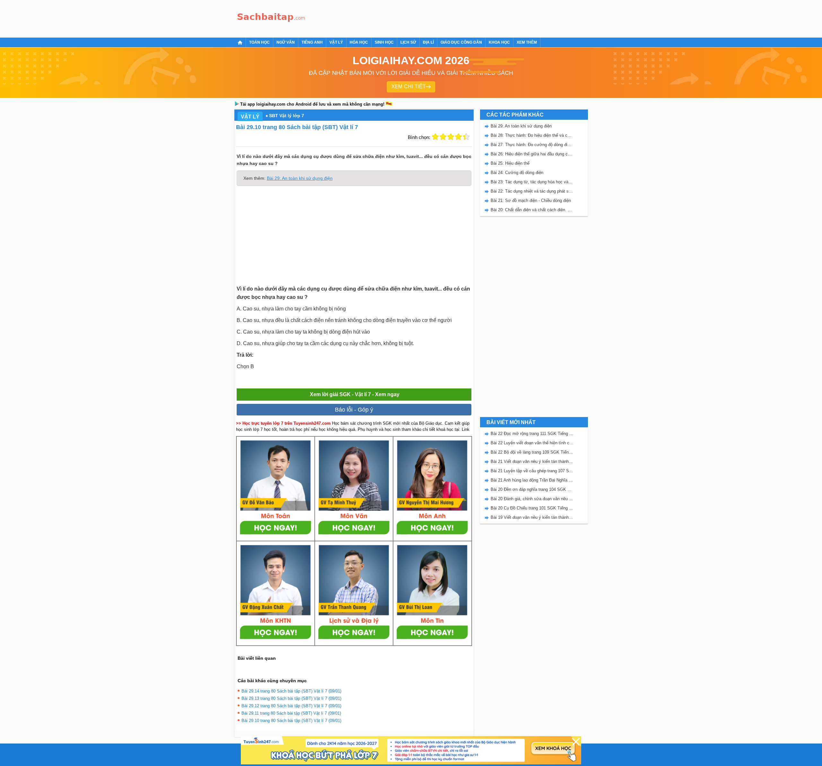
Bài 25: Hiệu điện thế (510, 163)
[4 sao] (458, 137)
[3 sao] (451, 137)
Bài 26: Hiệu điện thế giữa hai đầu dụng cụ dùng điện (532, 154)
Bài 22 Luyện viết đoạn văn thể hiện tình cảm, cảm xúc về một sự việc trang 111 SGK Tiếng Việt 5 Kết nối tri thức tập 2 (532, 442)
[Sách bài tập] (271, 17)
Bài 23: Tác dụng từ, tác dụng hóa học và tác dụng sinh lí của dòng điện (532, 181)
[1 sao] (435, 137)
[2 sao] (443, 137)
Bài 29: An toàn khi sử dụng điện (300, 178)
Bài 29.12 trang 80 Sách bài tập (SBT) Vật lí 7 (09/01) (291, 705)
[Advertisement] (425, 17)
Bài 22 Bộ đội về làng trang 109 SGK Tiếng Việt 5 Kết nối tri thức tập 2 (532, 452)
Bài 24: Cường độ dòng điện (517, 172)
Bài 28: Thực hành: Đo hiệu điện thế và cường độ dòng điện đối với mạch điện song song (532, 135)
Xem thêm (527, 42)
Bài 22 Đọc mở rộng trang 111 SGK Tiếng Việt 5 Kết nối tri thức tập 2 (532, 433)
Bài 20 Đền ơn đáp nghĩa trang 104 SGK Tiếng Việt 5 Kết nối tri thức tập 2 (532, 489)
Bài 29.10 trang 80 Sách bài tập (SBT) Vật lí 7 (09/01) (291, 720)
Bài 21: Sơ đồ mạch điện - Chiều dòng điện (531, 200)
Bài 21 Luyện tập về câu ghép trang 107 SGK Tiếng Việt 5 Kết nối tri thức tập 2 (532, 470)
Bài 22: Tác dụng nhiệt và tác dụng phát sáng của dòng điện (532, 191)
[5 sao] (466, 137)
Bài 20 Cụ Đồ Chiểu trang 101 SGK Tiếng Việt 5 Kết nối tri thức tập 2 (532, 508)
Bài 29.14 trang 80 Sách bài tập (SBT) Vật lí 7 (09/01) (291, 691)
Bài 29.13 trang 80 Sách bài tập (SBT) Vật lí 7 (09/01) (291, 698)
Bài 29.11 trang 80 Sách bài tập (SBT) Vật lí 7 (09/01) (291, 713)
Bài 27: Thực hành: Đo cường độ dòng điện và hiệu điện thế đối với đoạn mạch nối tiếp (532, 144)
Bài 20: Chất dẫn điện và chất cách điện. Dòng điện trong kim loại (532, 209)
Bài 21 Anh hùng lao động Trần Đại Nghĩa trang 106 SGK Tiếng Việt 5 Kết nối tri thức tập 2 (532, 480)
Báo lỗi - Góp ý (354, 409)
